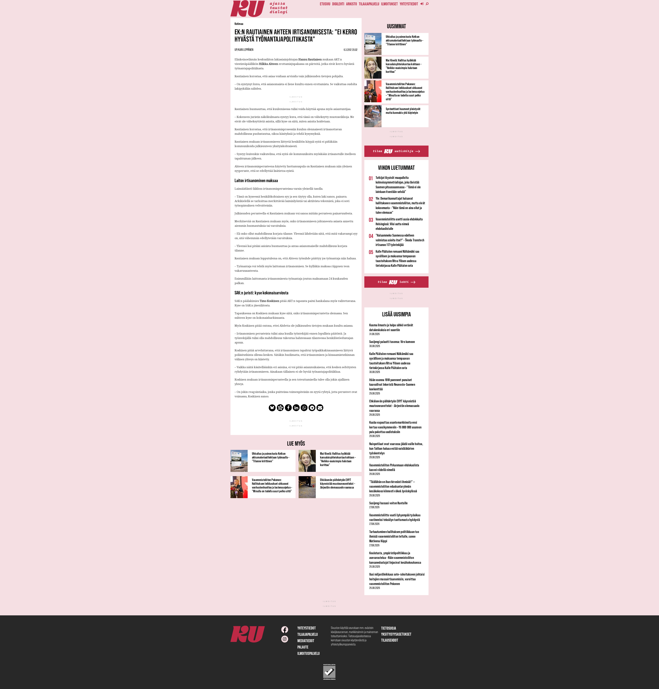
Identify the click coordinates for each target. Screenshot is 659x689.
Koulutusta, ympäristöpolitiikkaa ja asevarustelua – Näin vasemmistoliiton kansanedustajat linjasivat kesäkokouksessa (395, 557)
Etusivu (325, 4)
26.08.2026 (374, 566)
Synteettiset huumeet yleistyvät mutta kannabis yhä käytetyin (403, 110)
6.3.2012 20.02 (350, 49)
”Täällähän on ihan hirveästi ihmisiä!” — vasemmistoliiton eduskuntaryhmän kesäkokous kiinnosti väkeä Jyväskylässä (393, 486)
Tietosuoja (388, 628)
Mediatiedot (305, 640)
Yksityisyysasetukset (396, 634)
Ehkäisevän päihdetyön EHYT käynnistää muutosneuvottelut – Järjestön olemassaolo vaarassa (337, 483)
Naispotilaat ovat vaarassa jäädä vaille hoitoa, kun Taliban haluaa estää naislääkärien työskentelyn (396, 448)
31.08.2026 (374, 334)
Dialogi (279, 11)
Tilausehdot (389, 640)
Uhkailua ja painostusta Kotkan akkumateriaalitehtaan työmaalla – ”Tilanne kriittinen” (271, 457)
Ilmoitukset (389, 4)
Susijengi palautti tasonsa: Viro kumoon (392, 342)
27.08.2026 (374, 507)
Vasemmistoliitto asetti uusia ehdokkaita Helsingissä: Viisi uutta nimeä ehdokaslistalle (399, 224)
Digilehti (338, 4)
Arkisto (351, 4)
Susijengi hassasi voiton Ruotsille (388, 503)
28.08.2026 (374, 414)
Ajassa (277, 3)
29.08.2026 (374, 393)
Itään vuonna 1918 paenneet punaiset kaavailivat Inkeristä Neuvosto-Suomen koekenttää (392, 384)
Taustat (279, 7)
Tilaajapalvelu (369, 4)
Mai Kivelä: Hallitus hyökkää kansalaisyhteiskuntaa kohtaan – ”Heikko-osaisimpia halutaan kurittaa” (338, 459)
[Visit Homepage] (247, 8)
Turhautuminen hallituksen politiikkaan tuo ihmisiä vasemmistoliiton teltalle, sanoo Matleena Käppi (394, 536)
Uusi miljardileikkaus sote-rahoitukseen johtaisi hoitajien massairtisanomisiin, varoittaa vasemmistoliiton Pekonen (397, 579)
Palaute (302, 647)
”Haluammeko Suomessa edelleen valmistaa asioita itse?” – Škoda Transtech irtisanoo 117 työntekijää (400, 240)
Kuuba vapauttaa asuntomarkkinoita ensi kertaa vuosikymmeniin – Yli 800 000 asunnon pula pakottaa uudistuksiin (395, 427)
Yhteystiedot (409, 4)
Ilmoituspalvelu (308, 653)
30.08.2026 (374, 346)
